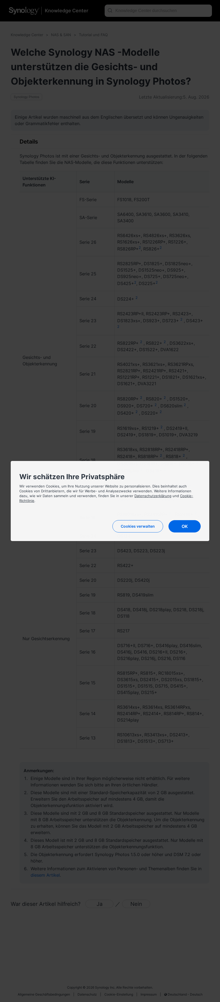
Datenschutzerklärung (152, 496)
